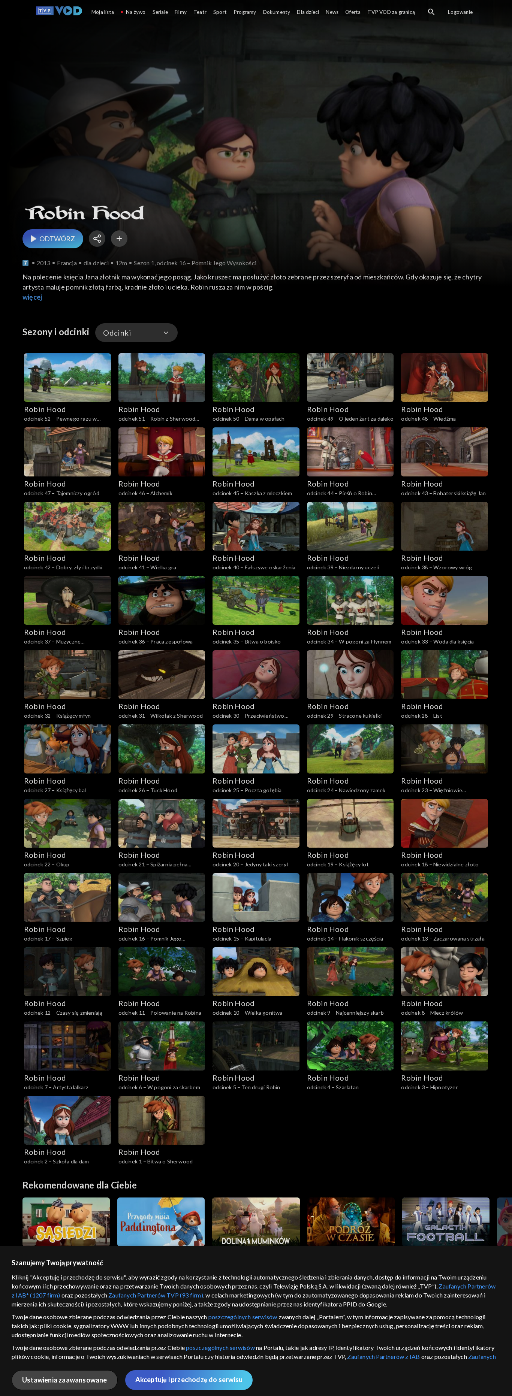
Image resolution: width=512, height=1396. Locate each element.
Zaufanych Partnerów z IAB (383, 1356)
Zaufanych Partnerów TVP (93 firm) (155, 1295)
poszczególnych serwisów (242, 1316)
